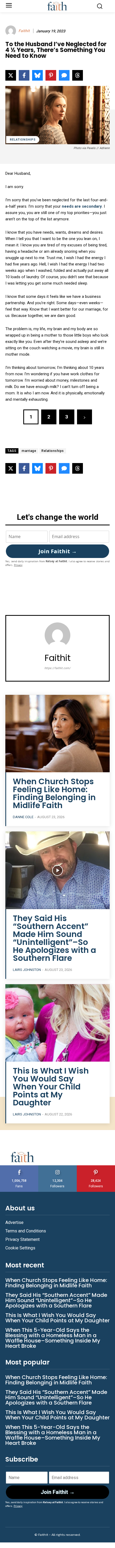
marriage (29, 451)
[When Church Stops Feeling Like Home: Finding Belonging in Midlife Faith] (57, 734)
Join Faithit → (58, 551)
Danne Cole (23, 817)
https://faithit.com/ (57, 668)
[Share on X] (10, 75)
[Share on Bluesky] (37, 75)
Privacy (18, 565)
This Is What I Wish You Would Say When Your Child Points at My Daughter (51, 1086)
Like (19, 1167)
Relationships (23, 139)
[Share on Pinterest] (50, 75)
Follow (57, 1167)
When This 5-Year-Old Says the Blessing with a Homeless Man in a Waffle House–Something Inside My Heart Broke (52, 1338)
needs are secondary (82, 206)
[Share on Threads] (77, 75)
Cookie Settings (20, 1247)
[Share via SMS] (64, 75)
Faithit (24, 31)
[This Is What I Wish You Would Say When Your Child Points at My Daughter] (57, 1023)
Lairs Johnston (27, 970)
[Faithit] (11, 30)
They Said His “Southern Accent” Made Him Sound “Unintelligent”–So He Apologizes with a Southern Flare (54, 938)
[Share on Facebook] (24, 75)
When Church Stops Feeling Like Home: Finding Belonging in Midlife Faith (54, 793)
